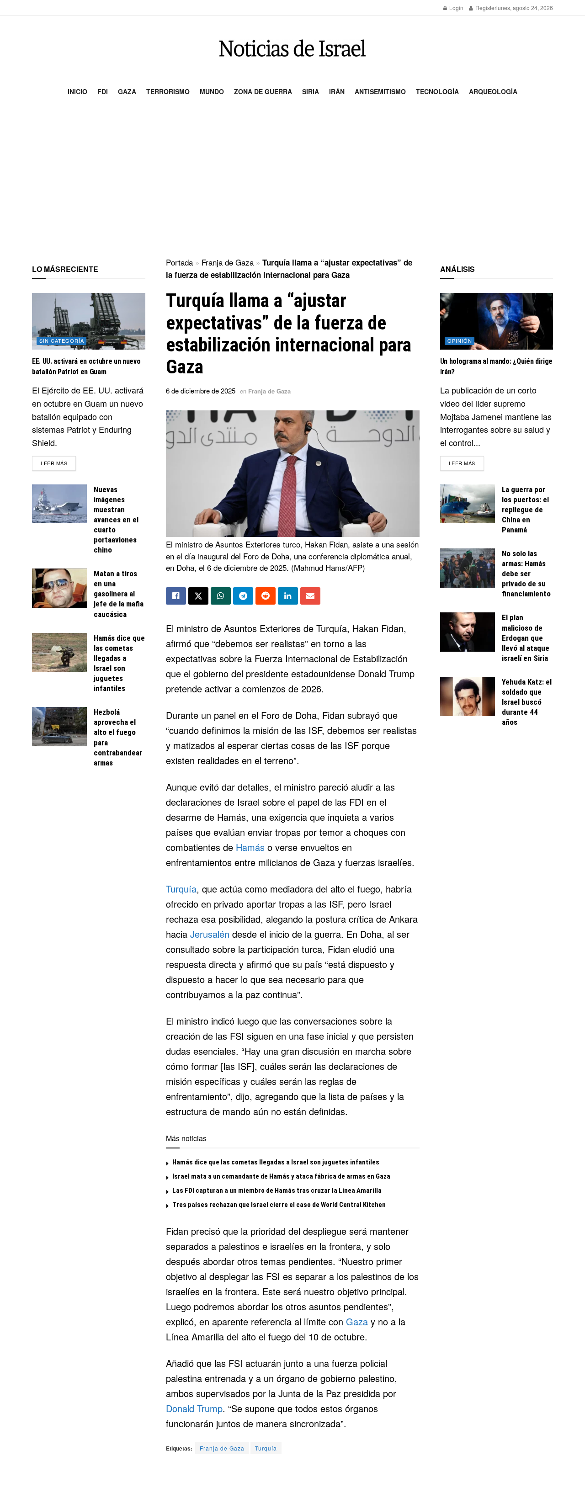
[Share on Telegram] (243, 596)
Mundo (212, 91)
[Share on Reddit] (265, 596)
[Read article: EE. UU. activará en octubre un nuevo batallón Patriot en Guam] (88, 321)
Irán (337, 91)
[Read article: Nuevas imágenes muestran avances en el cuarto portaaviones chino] (59, 504)
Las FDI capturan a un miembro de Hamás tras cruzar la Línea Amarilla (277, 1190)
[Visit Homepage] (292, 48)
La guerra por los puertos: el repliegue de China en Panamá (525, 509)
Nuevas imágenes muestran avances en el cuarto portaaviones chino (116, 520)
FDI (102, 91)
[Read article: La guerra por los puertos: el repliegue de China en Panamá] (467, 504)
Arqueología (493, 91)
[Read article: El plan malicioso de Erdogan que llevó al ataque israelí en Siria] (467, 632)
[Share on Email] (310, 596)
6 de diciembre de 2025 (200, 390)
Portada (179, 262)
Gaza (127, 91)
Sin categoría (61, 340)
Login (455, 7)
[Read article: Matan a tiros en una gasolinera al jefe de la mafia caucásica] (59, 588)
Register (485, 7)
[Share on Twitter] (198, 596)
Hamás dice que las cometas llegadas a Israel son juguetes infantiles (275, 1162)
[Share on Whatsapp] (221, 596)
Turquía (181, 888)
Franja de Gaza (228, 262)
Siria (310, 91)
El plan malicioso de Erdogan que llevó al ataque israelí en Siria (525, 637)
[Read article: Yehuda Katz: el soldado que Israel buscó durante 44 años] (467, 696)
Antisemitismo (380, 91)
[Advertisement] (292, 181)
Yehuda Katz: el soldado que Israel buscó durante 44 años (527, 702)
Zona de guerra (263, 91)
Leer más (58, 463)
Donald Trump (194, 1408)
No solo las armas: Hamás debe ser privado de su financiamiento (526, 573)
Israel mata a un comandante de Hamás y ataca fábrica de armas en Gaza (281, 1176)
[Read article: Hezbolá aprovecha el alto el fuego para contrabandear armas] (59, 726)
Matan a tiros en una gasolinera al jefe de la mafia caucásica (119, 593)
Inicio (77, 91)
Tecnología (437, 91)
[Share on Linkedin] (288, 596)
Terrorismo (168, 91)
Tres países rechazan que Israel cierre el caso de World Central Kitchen (279, 1205)
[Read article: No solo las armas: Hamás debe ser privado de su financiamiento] (467, 568)
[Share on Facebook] (176, 596)
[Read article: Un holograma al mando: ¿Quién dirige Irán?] (496, 321)
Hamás (250, 847)
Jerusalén (209, 934)
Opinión (459, 340)
